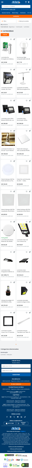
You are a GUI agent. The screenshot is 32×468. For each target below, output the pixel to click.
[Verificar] (9, 455)
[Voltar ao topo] (16, 428)
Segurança (12, 27)
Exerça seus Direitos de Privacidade (16, 451)
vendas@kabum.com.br (16, 392)
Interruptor (9, 354)
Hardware (23, 13)
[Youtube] (17, 417)
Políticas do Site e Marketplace (16, 446)
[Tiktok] (25, 417)
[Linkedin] (21, 417)
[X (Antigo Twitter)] (14, 417)
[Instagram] (10, 417)
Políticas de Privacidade (16, 449)
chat (17, 391)
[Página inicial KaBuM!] (16, 2)
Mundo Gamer (6, 13)
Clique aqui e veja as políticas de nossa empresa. (19, 444)
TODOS (5, 34)
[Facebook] (6, 417)
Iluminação (19, 27)
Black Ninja (15, 13)
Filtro (5, 21)
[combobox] (16, 6)
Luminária (26, 27)
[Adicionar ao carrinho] (14, 39)
